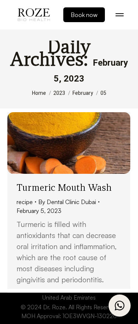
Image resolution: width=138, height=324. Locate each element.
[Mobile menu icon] (119, 15)
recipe (25, 202)
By (67, 202)
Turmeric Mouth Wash (64, 187)
